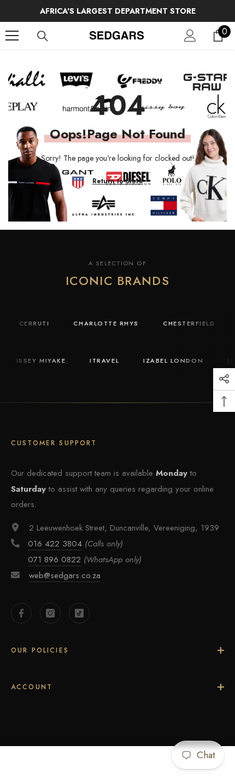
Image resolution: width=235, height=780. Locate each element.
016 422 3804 (55, 544)
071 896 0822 (54, 560)
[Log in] (190, 36)
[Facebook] (21, 613)
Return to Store (117, 181)
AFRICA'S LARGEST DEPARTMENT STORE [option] (118, 10)
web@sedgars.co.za (65, 575)
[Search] (42, 36)
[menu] (12, 35)
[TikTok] (79, 613)
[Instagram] (50, 613)
